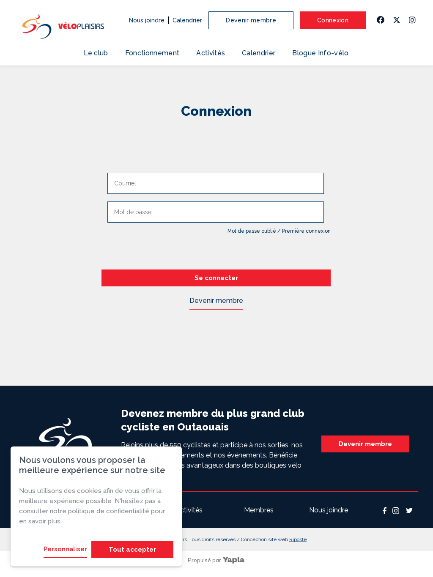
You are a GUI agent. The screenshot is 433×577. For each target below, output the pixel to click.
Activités (210, 53)
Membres (259, 510)
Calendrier (187, 20)
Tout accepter (132, 549)
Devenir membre (251, 20)
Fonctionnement (152, 53)
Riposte (298, 539)
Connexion (332, 20)
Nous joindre (146, 20)
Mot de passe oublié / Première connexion (279, 231)
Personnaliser (65, 549)
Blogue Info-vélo (320, 53)
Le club (96, 53)
